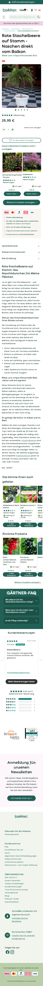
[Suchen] (38, 17)
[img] (12, 641)
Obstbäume (15, 29)
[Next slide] (41, 660)
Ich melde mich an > (21, 798)
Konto (7, 853)
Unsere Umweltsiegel (14, 883)
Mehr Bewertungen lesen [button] (21, 681)
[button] (2, 17)
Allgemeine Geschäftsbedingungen (21, 856)
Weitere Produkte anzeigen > (21, 202)
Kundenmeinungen (13, 886)
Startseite (5, 29)
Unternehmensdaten (14, 862)
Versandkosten (11, 892)
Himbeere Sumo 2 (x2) (28, 506)
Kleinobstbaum (27, 29)
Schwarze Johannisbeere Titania (27, 559)
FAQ (6, 847)
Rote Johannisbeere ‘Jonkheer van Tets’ (9, 561)
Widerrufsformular (13, 859)
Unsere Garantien (13, 880)
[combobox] (24, 17)
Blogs (7, 896)
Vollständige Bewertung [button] (18, 673)
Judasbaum (28, 174)
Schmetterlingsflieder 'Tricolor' (12, 176)
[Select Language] (26, 10)
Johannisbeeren (9, 31)
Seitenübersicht (12, 834)
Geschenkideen (12, 902)
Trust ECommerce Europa (16, 889)
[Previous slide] (2, 660)
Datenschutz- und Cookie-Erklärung (21, 865)
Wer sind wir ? (11, 877)
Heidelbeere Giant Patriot (11, 506)
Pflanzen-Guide (12, 899)
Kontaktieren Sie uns (14, 850)
